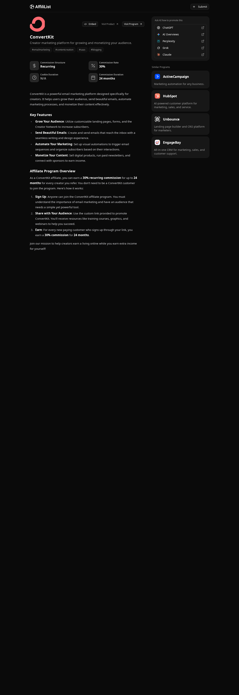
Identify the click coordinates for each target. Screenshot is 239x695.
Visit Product (108, 24)
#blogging (96, 49)
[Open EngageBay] (180, 147)
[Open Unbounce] (180, 124)
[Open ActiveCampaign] (180, 79)
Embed (92, 24)
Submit (202, 6)
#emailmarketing (41, 49)
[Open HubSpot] (180, 100)
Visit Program (131, 24)
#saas (82, 49)
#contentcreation (64, 49)
